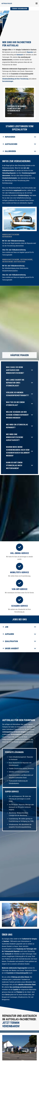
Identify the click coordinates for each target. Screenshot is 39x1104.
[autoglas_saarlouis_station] (19, 1047)
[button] (36, 3)
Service (7, 994)
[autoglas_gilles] (7, 3)
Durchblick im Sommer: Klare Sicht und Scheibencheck (17, 108)
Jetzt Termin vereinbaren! (11, 1024)
